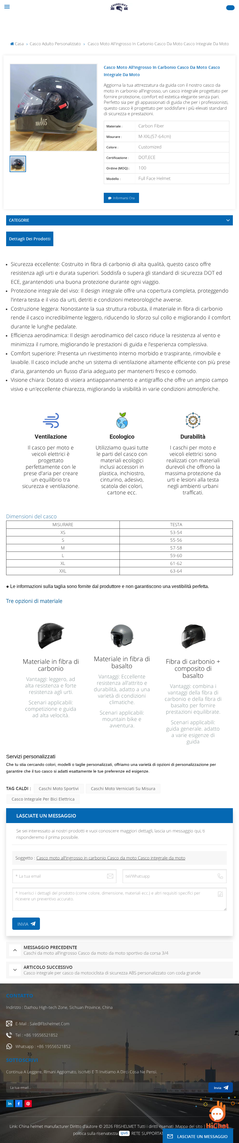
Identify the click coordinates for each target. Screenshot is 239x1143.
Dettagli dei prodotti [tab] (29, 238)
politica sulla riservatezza (95, 1133)
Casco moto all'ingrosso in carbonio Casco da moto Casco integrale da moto (110, 858)
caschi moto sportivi (59, 788)
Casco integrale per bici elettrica (43, 799)
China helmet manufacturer (44, 1126)
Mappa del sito (189, 1126)
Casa (19, 43)
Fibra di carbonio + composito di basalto (193, 668)
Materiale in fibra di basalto (122, 662)
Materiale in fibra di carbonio (51, 665)
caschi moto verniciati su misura (123, 788)
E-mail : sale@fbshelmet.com (42, 1023)
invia (217, 1088)
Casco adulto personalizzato (55, 43)
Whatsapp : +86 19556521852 (43, 1046)
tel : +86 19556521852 (36, 1035)
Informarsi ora (124, 198)
